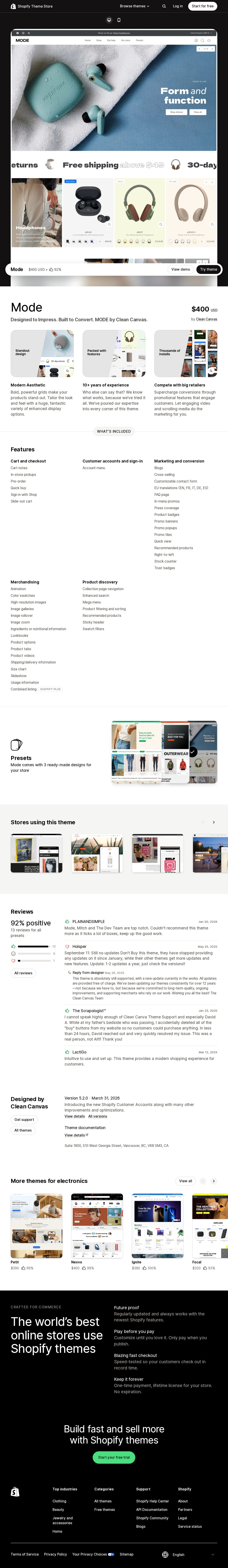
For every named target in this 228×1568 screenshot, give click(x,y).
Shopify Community (152, 1518)
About (183, 1501)
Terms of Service (25, 1554)
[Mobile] (118, 20)
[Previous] (203, 822)
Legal (182, 1518)
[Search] (164, 6)
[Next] (213, 822)
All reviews (23, 973)
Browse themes (132, 6)
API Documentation (151, 1510)
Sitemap (126, 1554)
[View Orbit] (164, 752)
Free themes (104, 1510)
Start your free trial (114, 1457)
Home (57, 1531)
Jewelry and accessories (63, 1520)
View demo (180, 269)
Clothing (59, 1501)
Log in (178, 6)
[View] (36, 854)
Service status (190, 1526)
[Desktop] (109, 20)
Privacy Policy (55, 1554)
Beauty (58, 1510)
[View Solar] (136, 752)
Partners (185, 1510)
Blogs (140, 1526)
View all (185, 1181)
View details (75, 1116)
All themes (23, 1130)
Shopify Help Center (152, 1501)
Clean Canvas (206, 319)
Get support (24, 1120)
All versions (97, 1116)
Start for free (203, 6)
